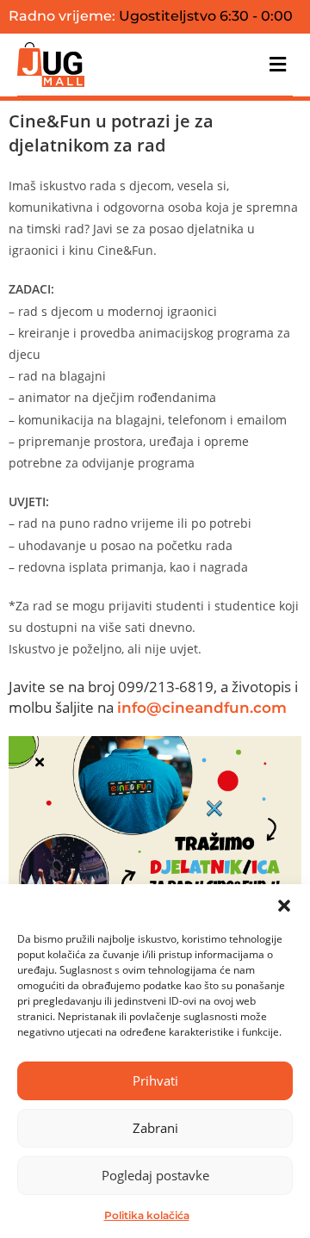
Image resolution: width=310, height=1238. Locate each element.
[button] (284, 905)
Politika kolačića (146, 1215)
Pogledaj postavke (155, 1175)
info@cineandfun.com (202, 707)
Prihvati (155, 1080)
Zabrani (155, 1127)
